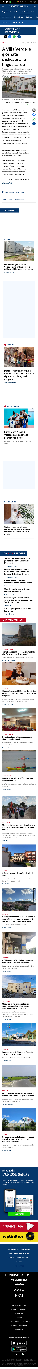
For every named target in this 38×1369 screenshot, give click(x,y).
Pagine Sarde (19, 1266)
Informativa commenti (19, 1325)
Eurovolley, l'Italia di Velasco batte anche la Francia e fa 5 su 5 (16, 434)
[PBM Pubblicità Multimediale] (19, 1295)
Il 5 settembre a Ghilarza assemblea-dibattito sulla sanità (18, 581)
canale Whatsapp (28, 105)
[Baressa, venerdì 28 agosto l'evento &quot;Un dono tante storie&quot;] (19, 1034)
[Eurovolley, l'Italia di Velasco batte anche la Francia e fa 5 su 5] (19, 418)
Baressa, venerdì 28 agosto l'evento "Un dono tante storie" (17, 1053)
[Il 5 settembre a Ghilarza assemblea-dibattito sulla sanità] (19, 719)
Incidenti (29, 17)
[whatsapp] (10, 2)
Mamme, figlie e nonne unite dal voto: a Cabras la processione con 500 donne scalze (18, 599)
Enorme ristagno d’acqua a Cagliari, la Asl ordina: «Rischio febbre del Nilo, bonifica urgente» (18, 266)
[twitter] (4, 2)
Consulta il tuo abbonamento (19, 1250)
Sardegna (25, 12)
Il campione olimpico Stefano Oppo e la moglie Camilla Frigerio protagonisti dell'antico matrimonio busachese (18, 918)
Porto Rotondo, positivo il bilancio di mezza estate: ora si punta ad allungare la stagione (19, 375)
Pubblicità (19, 1313)
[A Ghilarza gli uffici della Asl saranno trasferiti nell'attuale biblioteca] (19, 943)
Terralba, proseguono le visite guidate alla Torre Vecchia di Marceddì (17, 560)
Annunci (19, 1262)
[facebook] (7, 2)
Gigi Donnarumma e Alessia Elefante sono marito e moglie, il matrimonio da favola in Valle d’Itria (18, 530)
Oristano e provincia (12, 31)
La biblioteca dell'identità (19, 1258)
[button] (5, 36)
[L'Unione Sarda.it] (19, 6)
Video (16, 12)
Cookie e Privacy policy (19, 1305)
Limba (10, 199)
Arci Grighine (9, 192)
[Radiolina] (19, 1236)
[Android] (19, 1349)
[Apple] (19, 1343)
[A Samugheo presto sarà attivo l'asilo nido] (19, 855)
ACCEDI (33, 2)
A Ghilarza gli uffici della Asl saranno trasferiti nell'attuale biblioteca (17, 961)
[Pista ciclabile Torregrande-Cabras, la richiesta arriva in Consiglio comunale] (19, 1076)
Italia (33, 12)
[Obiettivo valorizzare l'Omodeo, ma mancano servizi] (19, 761)
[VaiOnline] (19, 1291)
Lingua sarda (19, 199)
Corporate (19, 1330)
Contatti (19, 1317)
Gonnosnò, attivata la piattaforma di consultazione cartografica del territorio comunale (18, 1139)
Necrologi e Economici (19, 1309)
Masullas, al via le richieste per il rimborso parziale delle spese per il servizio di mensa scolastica (16, 1006)
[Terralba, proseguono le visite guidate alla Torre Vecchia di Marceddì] (19, 634)
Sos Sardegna (18, 17)
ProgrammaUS (6, 12)
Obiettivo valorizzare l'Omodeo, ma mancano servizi (18, 590)
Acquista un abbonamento (19, 1254)
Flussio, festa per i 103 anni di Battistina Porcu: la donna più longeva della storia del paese (17, 571)
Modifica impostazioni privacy (19, 1321)
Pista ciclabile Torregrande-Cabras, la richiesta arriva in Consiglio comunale (18, 1094)
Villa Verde (20, 192)
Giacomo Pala (7, 183)
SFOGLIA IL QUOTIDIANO (12, 22)
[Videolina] (19, 1226)
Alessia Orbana (9, 586)
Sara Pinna (7, 605)
